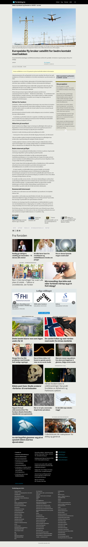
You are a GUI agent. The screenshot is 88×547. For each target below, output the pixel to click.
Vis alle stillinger (44, 313)
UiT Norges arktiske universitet (64, 519)
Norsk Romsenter (39, 530)
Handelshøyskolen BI (18, 510)
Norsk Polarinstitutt (40, 526)
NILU (15, 538)
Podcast (66, 2)
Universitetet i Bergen (62, 522)
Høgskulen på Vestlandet (19, 519)
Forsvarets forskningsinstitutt (20, 505)
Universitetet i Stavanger (62, 527)
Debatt (57, 2)
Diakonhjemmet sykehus (19, 496)
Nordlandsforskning (40, 516)
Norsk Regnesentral (40, 528)
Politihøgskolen (61, 491)
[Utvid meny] (75, 2)
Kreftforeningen (17, 525)
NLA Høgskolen (39, 491)
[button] (14, 302)
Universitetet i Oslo (61, 525)
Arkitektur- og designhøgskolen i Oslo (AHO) (23, 492)
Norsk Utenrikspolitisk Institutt (42, 531)
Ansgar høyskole (17, 491)
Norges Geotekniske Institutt (41, 518)
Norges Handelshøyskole (41, 520)
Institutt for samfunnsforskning (20, 522)
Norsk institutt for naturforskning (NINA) (44, 533)
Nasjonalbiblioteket (40, 500)
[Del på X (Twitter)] (15, 231)
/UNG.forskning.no (62, 457)
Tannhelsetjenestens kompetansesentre (66, 515)
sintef (14, 228)
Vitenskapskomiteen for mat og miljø (65, 537)
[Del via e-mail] (20, 231)
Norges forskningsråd (40, 521)
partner (47, 228)
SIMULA (59, 499)
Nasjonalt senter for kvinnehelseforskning (44, 508)
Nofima (37, 513)
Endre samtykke (19, 483)
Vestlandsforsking (61, 532)
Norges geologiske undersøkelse (42, 523)
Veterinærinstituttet (62, 534)
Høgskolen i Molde (18, 514)
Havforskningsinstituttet (19, 512)
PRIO (59, 492)
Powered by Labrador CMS (44, 543)
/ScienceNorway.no (62, 459)
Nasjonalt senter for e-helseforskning (43, 506)
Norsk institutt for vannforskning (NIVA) (44, 535)
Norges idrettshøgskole (40, 525)
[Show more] (66, 130)
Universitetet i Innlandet (62, 524)
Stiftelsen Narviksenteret (63, 510)
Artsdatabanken (17, 494)
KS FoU (15, 524)
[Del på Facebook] (13, 231)
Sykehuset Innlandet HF (62, 514)
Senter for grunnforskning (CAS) (64, 502)
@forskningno (61, 452)
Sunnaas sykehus (61, 512)
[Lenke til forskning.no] (32, 1)
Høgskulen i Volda (17, 517)
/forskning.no (61, 454)
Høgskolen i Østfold (18, 515)
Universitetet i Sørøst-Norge (63, 529)
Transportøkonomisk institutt (64, 517)
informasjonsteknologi (37, 228)
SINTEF (59, 500)
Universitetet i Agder (62, 520)
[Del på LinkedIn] (17, 231)
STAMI (59, 507)
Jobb (71, 2)
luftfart (20, 228)
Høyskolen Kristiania (18, 520)
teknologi (27, 228)
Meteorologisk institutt (18, 530)
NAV (15, 532)
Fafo (15, 500)
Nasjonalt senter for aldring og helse (43, 505)
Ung (62, 2)
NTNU (37, 498)
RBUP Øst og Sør (61, 494)
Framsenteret (17, 507)
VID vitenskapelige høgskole (63, 536)
